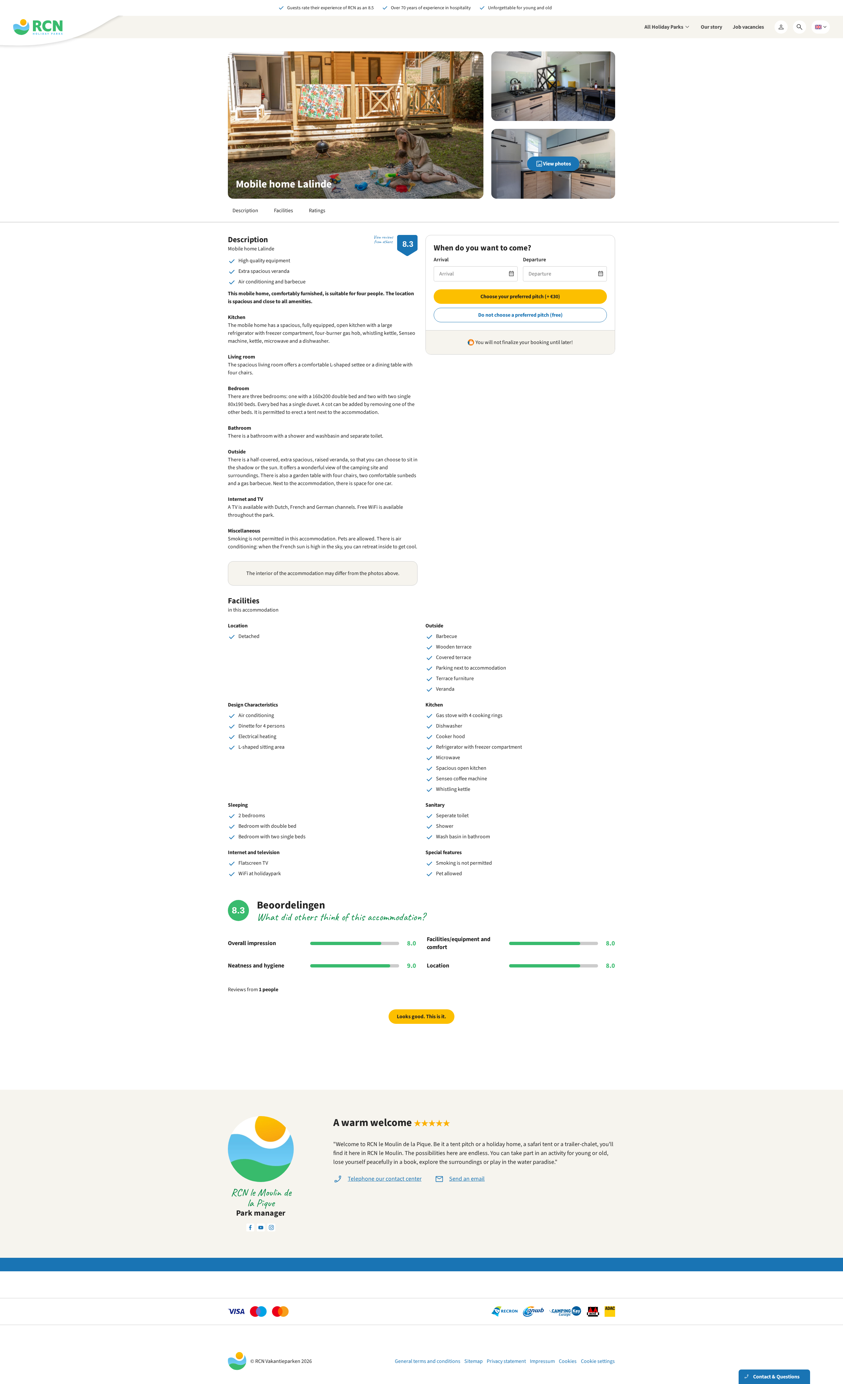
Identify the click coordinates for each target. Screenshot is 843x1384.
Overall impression (252, 943)
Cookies (568, 1361)
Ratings (317, 210)
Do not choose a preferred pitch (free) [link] (520, 315)
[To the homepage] (38, 27)
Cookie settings (598, 1361)
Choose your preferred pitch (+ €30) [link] (520, 296)
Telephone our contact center (385, 1179)
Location (438, 966)
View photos (557, 163)
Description (245, 210)
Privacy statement (506, 1361)
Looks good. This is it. (421, 1016)
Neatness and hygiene (256, 966)
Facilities (283, 210)
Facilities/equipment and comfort (458, 943)
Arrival (441, 259)
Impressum (542, 1361)
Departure (534, 259)
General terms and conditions (427, 1361)
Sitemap (473, 1361)
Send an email (467, 1179)
